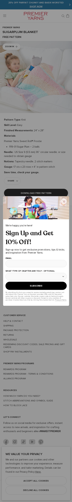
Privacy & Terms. (60, 300)
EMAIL (8, 258)
